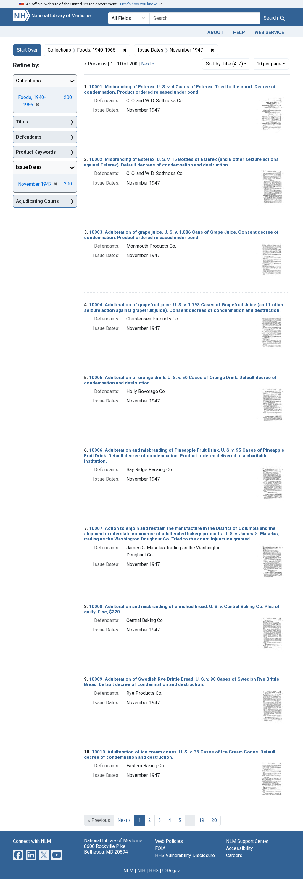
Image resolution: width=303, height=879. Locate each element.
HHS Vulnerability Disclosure (185, 855)
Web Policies (169, 841)
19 (201, 820)
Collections (28, 81)
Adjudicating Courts (37, 201)
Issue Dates (29, 167)
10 (269, 64)
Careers (234, 855)
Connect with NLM (32, 841)
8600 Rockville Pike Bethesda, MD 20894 (106, 849)
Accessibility (239, 848)
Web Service (269, 32)
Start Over (27, 50)
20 (214, 820)
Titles (22, 122)
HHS (154, 870)
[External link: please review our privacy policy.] (18, 854)
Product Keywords (36, 152)
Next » (147, 64)
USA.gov (171, 870)
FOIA (160, 848)
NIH (141, 870)
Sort (224, 64)
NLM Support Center (247, 841)
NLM (128, 870)
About (215, 32)
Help (239, 32)
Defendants (28, 137)
